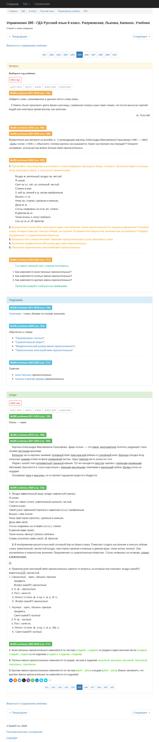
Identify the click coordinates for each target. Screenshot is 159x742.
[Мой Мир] (37, 680)
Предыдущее (18, 36)
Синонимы (15, 313)
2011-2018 (16, 86)
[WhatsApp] (32, 680)
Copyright (12, 738)
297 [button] (93, 54)
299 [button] (107, 54)
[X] (24, 680)
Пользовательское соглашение (24, 732)
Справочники (42, 4)
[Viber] (28, 680)
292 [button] (52, 54)
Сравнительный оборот (29, 342)
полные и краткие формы (30, 379)
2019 (28, 86)
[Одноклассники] (15, 680)
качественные (23, 375)
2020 (38, 86)
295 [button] (72, 54)
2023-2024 (65, 86)
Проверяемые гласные (29, 338)
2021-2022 (50, 86)
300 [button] (114, 54)
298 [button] (100, 54)
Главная (12, 4)
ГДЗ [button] (25, 4)
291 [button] (45, 54)
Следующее (141, 36)
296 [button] (86, 54)
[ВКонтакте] (11, 680)
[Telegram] (19, 680)
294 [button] (66, 54)
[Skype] (41, 680)
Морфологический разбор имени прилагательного (45, 346)
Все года (15, 79)
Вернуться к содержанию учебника (27, 45)
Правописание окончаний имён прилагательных (44, 350)
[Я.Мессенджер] (46, 680)
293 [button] (59, 54)
